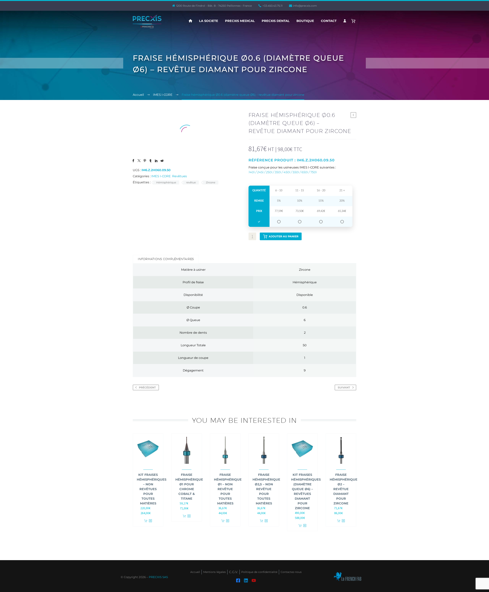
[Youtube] (254, 580)
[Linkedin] (246, 580)
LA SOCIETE (208, 21)
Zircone (210, 182)
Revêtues (179, 176)
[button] (353, 115)
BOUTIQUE (305, 21)
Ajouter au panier (283, 236)
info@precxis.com (305, 5)
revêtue (191, 182)
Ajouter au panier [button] (145, 521)
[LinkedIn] (156, 160)
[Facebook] (133, 160)
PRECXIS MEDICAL (240, 21)
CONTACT (329, 21)
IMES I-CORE (161, 176)
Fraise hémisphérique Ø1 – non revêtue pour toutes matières (228, 489)
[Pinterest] (144, 160)
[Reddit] (162, 160)
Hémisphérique (166, 182)
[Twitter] (139, 160)
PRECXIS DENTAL (276, 21)
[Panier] (354, 21)
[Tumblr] (150, 160)
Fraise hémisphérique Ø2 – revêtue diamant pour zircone (343, 489)
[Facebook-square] (238, 580)
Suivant (344, 387)
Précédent (147, 387)
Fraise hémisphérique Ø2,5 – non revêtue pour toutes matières (266, 489)
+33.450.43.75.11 (272, 5)
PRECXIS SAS (158, 577)
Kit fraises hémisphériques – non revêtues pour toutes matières (151, 489)
